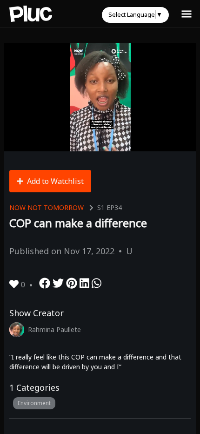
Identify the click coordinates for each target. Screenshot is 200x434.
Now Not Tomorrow (46, 207)
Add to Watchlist (55, 181)
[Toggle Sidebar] (186, 13)
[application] (100, 97)
